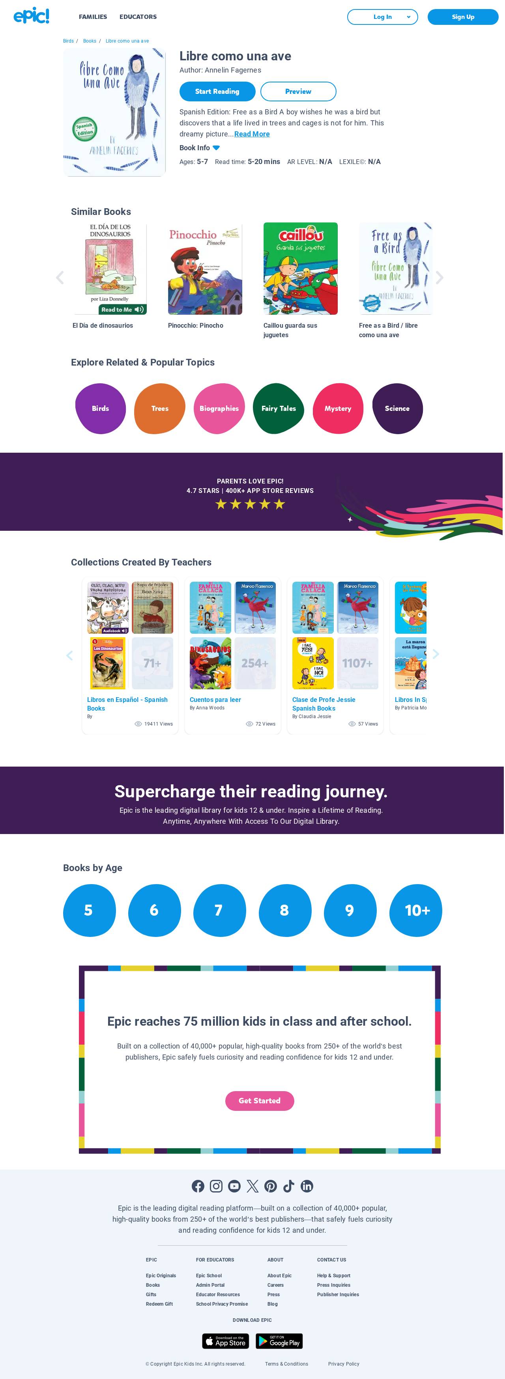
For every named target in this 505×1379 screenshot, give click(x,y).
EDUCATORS (138, 17)
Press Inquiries (333, 1285)
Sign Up (463, 17)
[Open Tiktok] (288, 1186)
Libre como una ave (127, 41)
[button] (130, 656)
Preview (298, 91)
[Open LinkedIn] (307, 1186)
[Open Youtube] (234, 1186)
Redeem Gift (159, 1304)
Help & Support (333, 1275)
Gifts (151, 1294)
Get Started (260, 1100)
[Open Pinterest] (270, 1186)
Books (90, 41)
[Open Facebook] (198, 1186)
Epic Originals (161, 1275)
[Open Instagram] (216, 1186)
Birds (68, 41)
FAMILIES (93, 17)
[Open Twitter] (252, 1186)
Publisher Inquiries (338, 1294)
